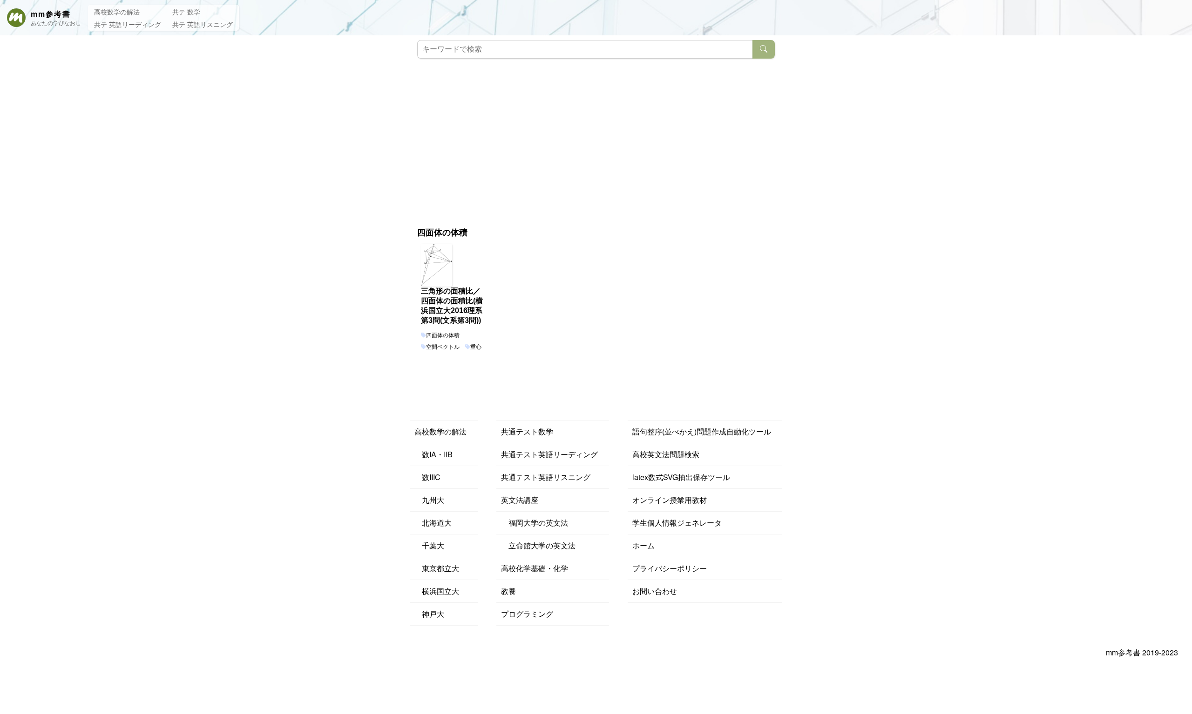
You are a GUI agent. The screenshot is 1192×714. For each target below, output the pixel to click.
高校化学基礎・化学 (534, 568)
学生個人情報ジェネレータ (677, 522)
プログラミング (527, 613)
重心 (475, 347)
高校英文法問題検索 (665, 454)
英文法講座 (519, 499)
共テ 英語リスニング (202, 24)
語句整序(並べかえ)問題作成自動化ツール (701, 431)
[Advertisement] (596, 133)
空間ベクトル (443, 347)
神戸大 (429, 613)
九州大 (429, 499)
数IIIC (427, 477)
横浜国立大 (436, 591)
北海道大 (433, 522)
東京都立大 (436, 568)
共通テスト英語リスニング (545, 477)
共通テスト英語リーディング (549, 454)
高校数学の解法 (117, 11)
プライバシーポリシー (669, 568)
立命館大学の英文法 (538, 545)
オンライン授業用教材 (669, 499)
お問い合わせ (654, 591)
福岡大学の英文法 (534, 522)
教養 (508, 591)
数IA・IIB (433, 454)
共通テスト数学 (527, 431)
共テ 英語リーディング (127, 24)
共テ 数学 (186, 11)
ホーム (643, 545)
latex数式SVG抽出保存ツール (681, 477)
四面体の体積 (443, 335)
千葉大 (429, 545)
